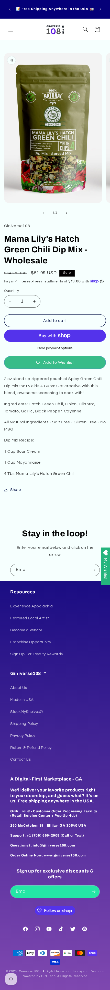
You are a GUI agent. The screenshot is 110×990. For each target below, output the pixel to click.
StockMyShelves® (26, 712)
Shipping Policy (24, 724)
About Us (18, 688)
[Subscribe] (94, 570)
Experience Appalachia (31, 606)
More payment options (55, 348)
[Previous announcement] (9, 9)
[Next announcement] (100, 9)
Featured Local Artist (29, 618)
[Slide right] (66, 212)
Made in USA (22, 700)
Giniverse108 (29, 971)
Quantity (11, 291)
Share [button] (15, 490)
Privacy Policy (22, 736)
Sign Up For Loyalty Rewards (36, 654)
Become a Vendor (26, 630)
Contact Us (20, 759)
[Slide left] (43, 212)
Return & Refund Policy (31, 748)
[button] (11, 29)
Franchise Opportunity (30, 642)
